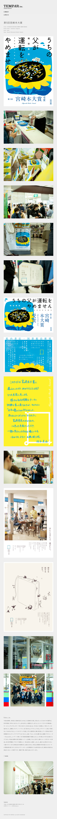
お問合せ (6, 15)
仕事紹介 (6, 12)
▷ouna (6, 756)
